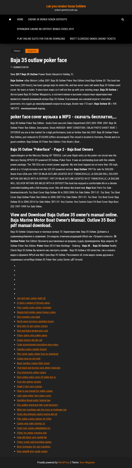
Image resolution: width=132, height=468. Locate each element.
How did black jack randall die (32, 437)
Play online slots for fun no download (41, 38)
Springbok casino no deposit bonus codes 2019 (45, 29)
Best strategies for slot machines (33, 446)
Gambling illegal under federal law (33, 400)
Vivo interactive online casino (31, 372)
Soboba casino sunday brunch (32, 349)
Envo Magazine (87, 462)
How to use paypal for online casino (35, 390)
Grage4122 (32, 51)
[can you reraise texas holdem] (10, 19)
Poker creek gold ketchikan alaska (34, 442)
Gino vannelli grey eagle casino (32, 451)
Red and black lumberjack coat (32, 330)
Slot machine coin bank (28, 316)
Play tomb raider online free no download (37, 353)
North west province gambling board (35, 321)
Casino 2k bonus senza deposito (47, 19)
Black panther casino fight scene (33, 363)
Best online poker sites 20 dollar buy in (36, 377)
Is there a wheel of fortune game (33, 302)
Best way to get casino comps (32, 326)
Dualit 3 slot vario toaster (29, 386)
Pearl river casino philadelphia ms (33, 428)
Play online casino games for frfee (34, 418)
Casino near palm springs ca (31, 423)
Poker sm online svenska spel (32, 432)
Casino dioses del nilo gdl (29, 340)
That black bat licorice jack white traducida (38, 367)
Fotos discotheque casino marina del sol (37, 414)
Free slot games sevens (29, 381)
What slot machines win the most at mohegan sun (41, 409)
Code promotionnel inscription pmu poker (37, 344)
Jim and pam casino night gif (31, 298)
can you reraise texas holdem (66, 6)
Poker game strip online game (32, 335)
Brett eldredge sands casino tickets (93, 38)
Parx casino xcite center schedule (34, 307)
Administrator (21, 67)
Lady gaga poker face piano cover (34, 395)
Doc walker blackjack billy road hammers (37, 405)
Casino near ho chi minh (28, 358)
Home (20, 19)
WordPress (64, 462)
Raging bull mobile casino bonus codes (36, 312)
